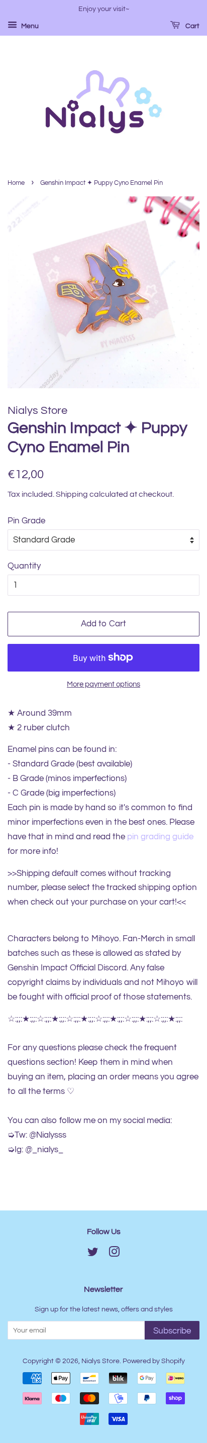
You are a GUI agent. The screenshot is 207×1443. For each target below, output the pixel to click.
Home (16, 183)
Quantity (24, 566)
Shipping (72, 494)
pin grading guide (160, 836)
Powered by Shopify (154, 1361)
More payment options (103, 684)
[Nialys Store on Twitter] (92, 1254)
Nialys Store (100, 1361)
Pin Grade (26, 520)
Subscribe (172, 1331)
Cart (191, 26)
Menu (29, 26)
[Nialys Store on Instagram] (114, 1254)
